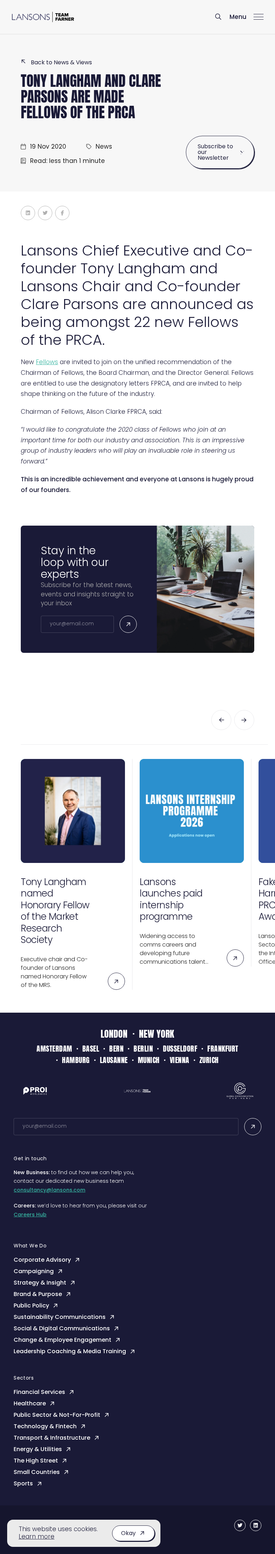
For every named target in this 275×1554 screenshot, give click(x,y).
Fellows (47, 362)
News (104, 147)
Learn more (36, 1537)
